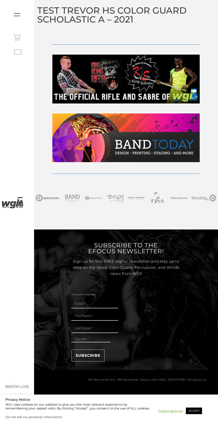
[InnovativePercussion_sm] (180, 198)
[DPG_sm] (94, 198)
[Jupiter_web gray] (201, 198)
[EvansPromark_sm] (116, 198)
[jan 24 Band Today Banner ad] (125, 161)
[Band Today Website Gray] (52, 198)
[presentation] (39, 198)
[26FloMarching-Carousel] (158, 198)
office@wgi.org (196, 379)
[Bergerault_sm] (73, 198)
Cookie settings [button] (170, 411)
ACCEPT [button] (193, 410)
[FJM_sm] (137, 198)
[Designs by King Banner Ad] (125, 102)
